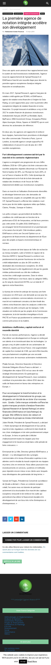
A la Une (7, 626)
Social (42, 13)
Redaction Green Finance (14, 31)
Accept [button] (23, 662)
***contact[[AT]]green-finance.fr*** (25, 599)
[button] (47, 3)
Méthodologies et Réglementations (18, 617)
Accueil (4, 9)
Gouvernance (18, 13)
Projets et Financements (31, 13)
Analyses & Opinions (12, 619)
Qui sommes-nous (11, 648)
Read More (32, 661)
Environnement (15, 9)
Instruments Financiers (13, 621)
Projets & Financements (14, 622)
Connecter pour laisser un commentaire (25, 540)
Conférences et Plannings (14, 624)
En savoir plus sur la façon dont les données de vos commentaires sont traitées (23, 549)
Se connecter (9, 650)
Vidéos (7, 634)
